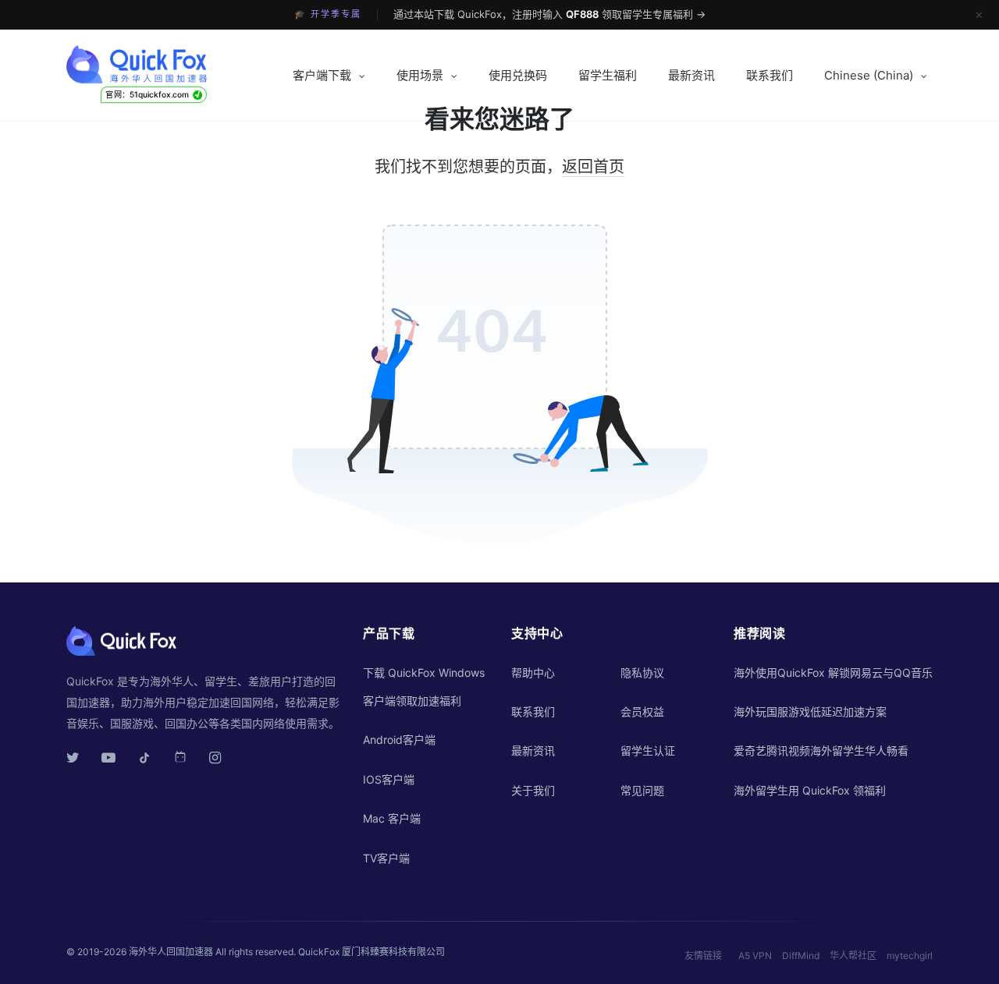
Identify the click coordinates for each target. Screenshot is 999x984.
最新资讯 (691, 75)
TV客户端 (386, 858)
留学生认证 (647, 750)
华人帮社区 (853, 955)
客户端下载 (322, 75)
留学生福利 (607, 75)
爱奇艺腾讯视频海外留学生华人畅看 (821, 750)
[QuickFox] (165, 64)
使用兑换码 (518, 75)
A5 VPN (755, 955)
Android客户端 (399, 739)
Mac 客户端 (392, 818)
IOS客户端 (388, 779)
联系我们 (769, 75)
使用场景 (419, 75)
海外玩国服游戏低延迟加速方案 (810, 711)
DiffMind (800, 955)
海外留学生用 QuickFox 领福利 (810, 790)
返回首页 (593, 167)
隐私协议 (642, 672)
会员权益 (642, 711)
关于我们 (533, 790)
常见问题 (642, 790)
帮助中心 (533, 672)
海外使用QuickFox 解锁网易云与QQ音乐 (833, 672)
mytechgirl (910, 955)
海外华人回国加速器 (171, 951)
